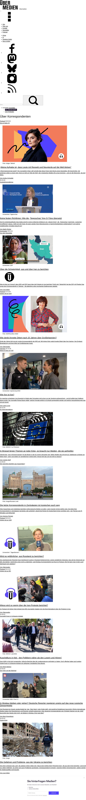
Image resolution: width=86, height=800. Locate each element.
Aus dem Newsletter (6, 233)
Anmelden (12, 108)
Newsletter (6, 30)
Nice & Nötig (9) (5, 123)
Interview (2, 348)
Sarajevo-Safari (7, 39)
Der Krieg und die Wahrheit (8, 670)
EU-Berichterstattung (6, 409)
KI (3, 37)
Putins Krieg (3, 720)
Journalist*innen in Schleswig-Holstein (11, 616)
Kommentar (3, 231)
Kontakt (5, 28)
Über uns (5, 26)
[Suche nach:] (11, 104)
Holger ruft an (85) (5, 571)
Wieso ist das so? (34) (6, 350)
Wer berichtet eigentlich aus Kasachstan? (12, 464)
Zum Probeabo (9, 111)
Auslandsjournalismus (6, 182)
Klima (4, 35)
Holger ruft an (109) (6, 520)
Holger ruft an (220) (6, 293)
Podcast (5, 32)
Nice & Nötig (6, 41)
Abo (4, 24)
